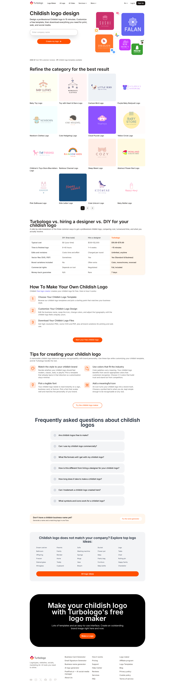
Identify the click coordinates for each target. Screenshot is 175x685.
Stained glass (41, 562)
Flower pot (101, 551)
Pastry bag (101, 558)
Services (95, 675)
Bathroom (39, 551)
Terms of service (126, 679)
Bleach (79, 566)
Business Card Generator (75, 657)
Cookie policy (125, 675)
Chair (120, 555)
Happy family (123, 562)
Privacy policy (125, 672)
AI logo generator (72, 668)
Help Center (97, 668)
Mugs (79, 558)
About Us (68, 678)
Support (95, 664)
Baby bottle (102, 566)
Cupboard (60, 566)
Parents (59, 547)
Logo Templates (126, 664)
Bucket (100, 547)
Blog (121, 668)
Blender (59, 555)
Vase (79, 562)
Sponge (80, 555)
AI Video (72, 3)
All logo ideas (87, 574)
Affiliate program (126, 661)
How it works (97, 657)
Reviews (95, 672)
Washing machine (83, 551)
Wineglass (40, 566)
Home (59, 558)
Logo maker (124, 657)
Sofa (79, 547)
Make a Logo (88, 636)
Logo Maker (51, 3)
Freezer (39, 558)
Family (59, 551)
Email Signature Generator (75, 661)
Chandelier (122, 566)
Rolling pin (122, 558)
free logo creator (43, 291)
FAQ (93, 679)
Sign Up (141, 3)
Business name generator (75, 664)
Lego (120, 547)
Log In (133, 3)
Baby (99, 555)
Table (120, 551)
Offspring (39, 555)
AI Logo (62, 3)
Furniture (101, 562)
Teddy (59, 562)
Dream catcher (41, 547)
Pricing (95, 661)
